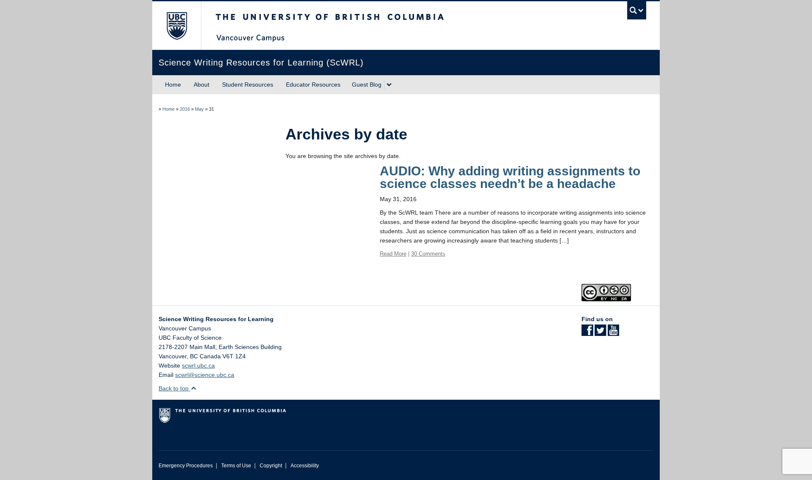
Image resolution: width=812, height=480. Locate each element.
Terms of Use (236, 466)
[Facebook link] (587, 333)
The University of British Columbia (176, 25)
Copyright (271, 466)
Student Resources (247, 84)
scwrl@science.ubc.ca (204, 374)
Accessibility (305, 466)
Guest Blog (366, 84)
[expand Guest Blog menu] (389, 85)
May (199, 109)
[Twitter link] (600, 333)
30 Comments (428, 254)
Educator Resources (313, 84)
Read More (393, 254)
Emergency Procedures (186, 466)
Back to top (174, 388)
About (201, 84)
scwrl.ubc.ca (198, 365)
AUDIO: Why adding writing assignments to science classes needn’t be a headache (510, 177)
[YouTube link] (613, 333)
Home (173, 84)
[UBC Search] (636, 10)
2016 (185, 109)
